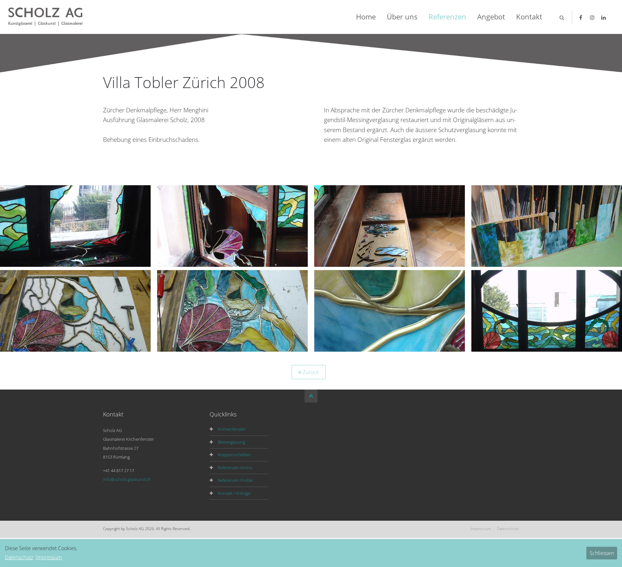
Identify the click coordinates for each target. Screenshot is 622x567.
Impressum (481, 528)
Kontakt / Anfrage (234, 493)
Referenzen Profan (235, 480)
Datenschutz (508, 528)
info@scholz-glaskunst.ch (127, 479)
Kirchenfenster (232, 429)
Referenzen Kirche (235, 468)
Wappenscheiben (234, 455)
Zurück (311, 372)
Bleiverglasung (231, 442)
